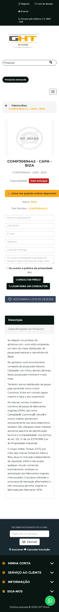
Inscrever (17, 549)
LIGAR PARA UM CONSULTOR (29, 286)
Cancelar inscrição (38, 549)
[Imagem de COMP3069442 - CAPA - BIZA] (29, 138)
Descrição (15, 320)
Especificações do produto (26, 329)
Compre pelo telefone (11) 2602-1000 (35, 20)
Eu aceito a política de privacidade (30, 268)
